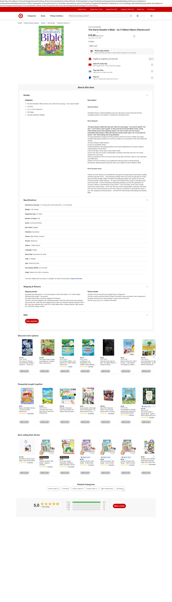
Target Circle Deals (24, 6)
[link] (93, 32)
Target (20, 23)
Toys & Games (43, 3)
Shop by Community (119, 3)
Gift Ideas (101, 3)
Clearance (144, 3)
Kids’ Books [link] (66, 488)
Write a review (119, 506)
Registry (72, 6)
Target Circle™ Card (96, 9)
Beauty (126, 1)
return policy (97, 300)
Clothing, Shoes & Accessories (49, 1)
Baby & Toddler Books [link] (107, 488)
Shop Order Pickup (44, 6)
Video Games (66, 3)
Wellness (18, 3)
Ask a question (32, 321)
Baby (122, 1)
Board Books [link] (120, 488)
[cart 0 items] (151, 16)
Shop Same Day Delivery (60, 6)
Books (43, 23)
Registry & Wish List (127, 9)
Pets (8, 3)
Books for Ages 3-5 (63, 23)
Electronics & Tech (55, 3)
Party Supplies (93, 3)
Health (12, 3)
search (131, 16)
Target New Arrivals (7, 1)
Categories (32, 16)
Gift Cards (108, 3)
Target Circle (85, 6)
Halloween (34, 1)
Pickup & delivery (56, 16)
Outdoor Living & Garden (91, 1)
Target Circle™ (82, 9)
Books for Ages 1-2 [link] (92, 488)
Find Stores (94, 6)
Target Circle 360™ (111, 9)
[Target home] (20, 15)
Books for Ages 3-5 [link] (53, 488)
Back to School (19, 1)
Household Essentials (113, 1)
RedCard (78, 6)
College (27, 1)
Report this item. (77, 278)
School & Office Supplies (29, 3)
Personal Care (134, 1)
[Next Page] (153, 356)
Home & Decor (65, 1)
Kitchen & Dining (76, 1)
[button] (93, 32)
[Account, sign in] (141, 16)
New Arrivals (152, 3)
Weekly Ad (34, 6)
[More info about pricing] (134, 36)
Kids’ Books (51, 23)
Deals (139, 3)
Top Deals (13, 6)
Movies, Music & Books (79, 3)
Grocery (102, 1)
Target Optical (132, 3)
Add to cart (93, 46)
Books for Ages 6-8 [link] (78, 488)
